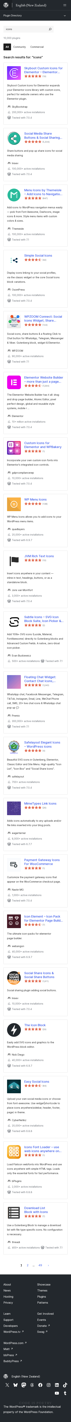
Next (48, 1265)
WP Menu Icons (35, 499)
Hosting (8, 1296)
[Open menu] (65, 5)
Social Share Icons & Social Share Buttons (39, 975)
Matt (8, 1349)
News (7, 1290)
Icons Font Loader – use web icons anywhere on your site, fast (41, 1149)
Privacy (8, 1302)
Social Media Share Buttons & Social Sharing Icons (42, 136)
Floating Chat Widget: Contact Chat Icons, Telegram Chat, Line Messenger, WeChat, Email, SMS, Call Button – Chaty (42, 679)
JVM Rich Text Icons (39, 556)
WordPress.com (15, 1343)
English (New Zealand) (26, 1376)
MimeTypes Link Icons (40, 803)
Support (8, 1320)
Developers (10, 1325)
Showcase (43, 1284)
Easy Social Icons (36, 1081)
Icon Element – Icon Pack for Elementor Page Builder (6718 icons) (44, 918)
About (7, 1284)
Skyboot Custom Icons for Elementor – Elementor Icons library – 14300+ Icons (43, 70)
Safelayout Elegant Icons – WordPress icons (42, 744)
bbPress (10, 1355)
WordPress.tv (13, 1331)
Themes (42, 1290)
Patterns (42, 1302)
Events (41, 1320)
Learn (7, 1313)
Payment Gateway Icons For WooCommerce (42, 862)
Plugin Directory (12, 15)
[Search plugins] (50, 29)
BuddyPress (12, 1361)
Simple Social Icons (38, 255)
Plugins (41, 1296)
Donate (43, 1325)
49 (40, 1265)
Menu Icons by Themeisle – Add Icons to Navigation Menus (43, 192)
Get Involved (45, 1313)
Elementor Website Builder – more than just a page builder (43, 380)
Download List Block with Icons (36, 1210)
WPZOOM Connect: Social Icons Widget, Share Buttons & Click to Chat (43, 319)
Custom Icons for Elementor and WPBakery (43, 445)
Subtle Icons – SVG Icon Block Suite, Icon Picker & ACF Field (42, 619)
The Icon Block (35, 1025)
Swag (42, 1331)
